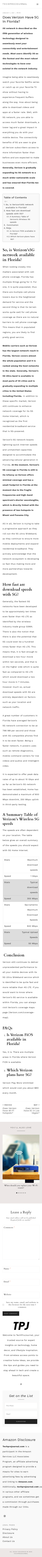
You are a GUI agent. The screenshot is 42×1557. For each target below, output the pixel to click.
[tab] (16, 1192)
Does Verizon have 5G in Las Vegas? (31, 1109)
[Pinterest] (5, 1516)
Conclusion (12, 225)
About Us (8, 1537)
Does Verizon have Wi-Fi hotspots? (9, 1109)
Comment (9, 1227)
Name (7, 1268)
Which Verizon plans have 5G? (22, 238)
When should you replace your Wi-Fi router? (21, 1186)
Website (8, 1294)
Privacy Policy (10, 1529)
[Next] (37, 1163)
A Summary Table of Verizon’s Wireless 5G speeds (20, 219)
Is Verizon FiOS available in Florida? (23, 232)
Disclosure (8, 1533)
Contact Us (9, 1541)
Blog (19, 13)
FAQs (8, 228)
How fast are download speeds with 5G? (18, 212)
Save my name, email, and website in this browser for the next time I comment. (22, 1304)
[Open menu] (37, 4)
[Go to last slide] (5, 1163)
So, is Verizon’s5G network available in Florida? (20, 206)
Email (7, 1281)
